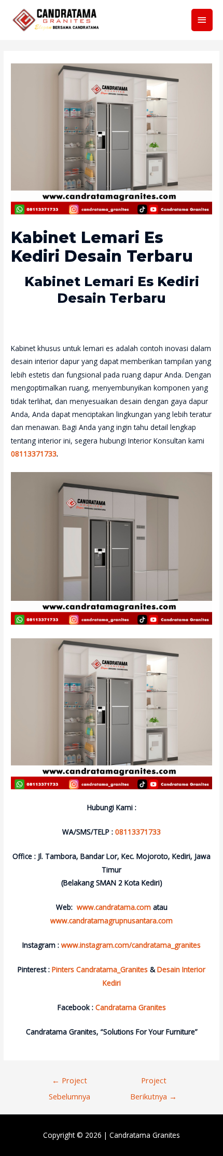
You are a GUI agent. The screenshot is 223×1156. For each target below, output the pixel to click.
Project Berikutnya (153, 1082)
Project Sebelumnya (69, 1082)
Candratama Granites (144, 1135)
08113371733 (34, 454)
